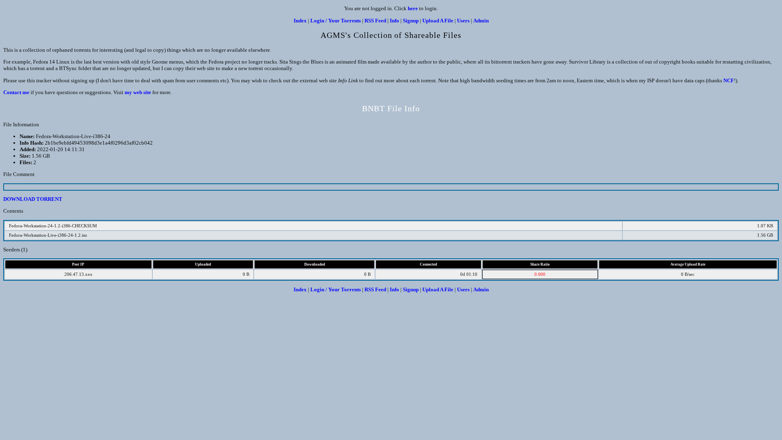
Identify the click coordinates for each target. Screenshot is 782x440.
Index (300, 21)
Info (394, 21)
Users (463, 21)
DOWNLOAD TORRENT (32, 199)
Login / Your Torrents (335, 21)
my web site (138, 92)
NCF (728, 80)
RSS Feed (375, 21)
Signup (411, 21)
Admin (481, 21)
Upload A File (437, 21)
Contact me (16, 92)
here (413, 8)
